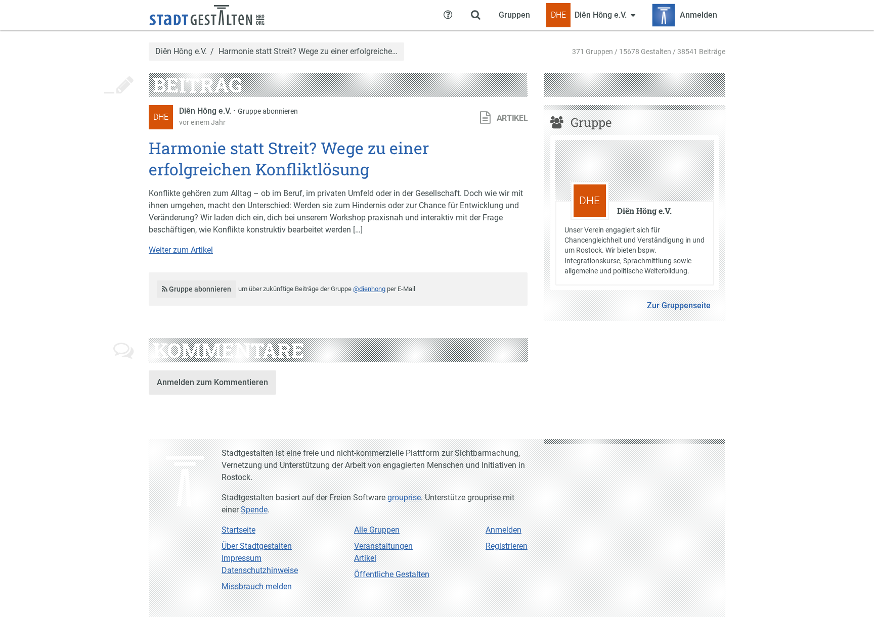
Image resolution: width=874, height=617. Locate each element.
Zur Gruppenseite (679, 305)
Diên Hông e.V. (181, 52)
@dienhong (369, 289)
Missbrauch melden (257, 586)
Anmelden (503, 530)
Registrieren (507, 546)
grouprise (404, 497)
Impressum (241, 558)
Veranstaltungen (383, 546)
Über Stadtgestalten (257, 546)
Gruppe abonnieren (268, 111)
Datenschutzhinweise (260, 570)
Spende (254, 509)
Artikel (365, 558)
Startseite (238, 530)
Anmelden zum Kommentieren (212, 382)
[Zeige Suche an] (475, 15)
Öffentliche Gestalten (391, 574)
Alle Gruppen (377, 530)
